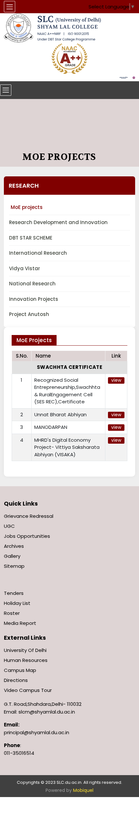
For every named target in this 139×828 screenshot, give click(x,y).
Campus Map (20, 670)
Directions (16, 680)
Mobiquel (83, 790)
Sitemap (14, 566)
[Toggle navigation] (5, 90)
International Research (38, 253)
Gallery (12, 556)
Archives (14, 546)
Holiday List (17, 603)
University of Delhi (25, 650)
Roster (12, 613)
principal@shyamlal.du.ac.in (36, 732)
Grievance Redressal (28, 516)
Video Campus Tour (28, 690)
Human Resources (26, 660)
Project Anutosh (29, 314)
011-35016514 (19, 753)
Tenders (14, 593)
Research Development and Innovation (58, 222)
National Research (32, 283)
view (116, 380)
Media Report (20, 623)
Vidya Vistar (24, 268)
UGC (9, 526)
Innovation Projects (33, 299)
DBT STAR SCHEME (30, 237)
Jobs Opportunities (27, 536)
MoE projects (27, 207)
